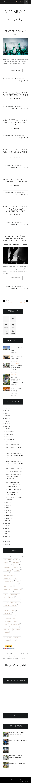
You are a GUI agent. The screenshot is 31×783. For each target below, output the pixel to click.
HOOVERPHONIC (17, 589)
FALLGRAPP (16, 570)
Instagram (13, 320)
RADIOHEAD (6, 632)
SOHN (13, 610)
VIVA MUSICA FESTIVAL (8, 581)
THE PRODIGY (7, 618)
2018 (6, 429)
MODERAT (11, 597)
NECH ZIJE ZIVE (7, 578)
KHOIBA (16, 583)
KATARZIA (16, 565)
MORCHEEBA (6, 610)
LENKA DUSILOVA (7, 583)
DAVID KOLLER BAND (8, 586)
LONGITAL (16, 567)
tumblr (6, 333)
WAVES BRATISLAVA (15, 602)
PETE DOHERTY (16, 629)
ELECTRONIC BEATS (15, 594)
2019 (6, 426)
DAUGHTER (6, 626)
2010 (6, 539)
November (9, 434)
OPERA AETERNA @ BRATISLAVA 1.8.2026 (16, 368)
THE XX (14, 640)
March (8, 513)
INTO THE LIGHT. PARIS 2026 (18, 740)
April (7, 510)
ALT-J (15, 35)
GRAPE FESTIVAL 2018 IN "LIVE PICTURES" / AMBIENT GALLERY (15, 209)
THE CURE (6, 602)
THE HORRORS (17, 637)
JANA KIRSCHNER (7, 565)
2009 (6, 542)
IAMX (18, 581)
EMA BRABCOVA (15, 244)
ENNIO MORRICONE (14, 624)
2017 (6, 521)
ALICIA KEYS (16, 621)
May (7, 508)
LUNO (15, 578)
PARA (16, 559)
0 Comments (20, 79)
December (9, 432)
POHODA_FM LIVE (7, 559)
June (7, 505)
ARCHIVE (5, 624)
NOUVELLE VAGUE (7, 600)
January (8, 518)
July (7, 502)
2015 (6, 526)
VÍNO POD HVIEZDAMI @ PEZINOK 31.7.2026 (17, 380)
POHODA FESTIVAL (16, 557)
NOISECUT (6, 573)
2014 (6, 529)
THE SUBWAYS (7, 640)
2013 (6, 531)
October (8, 437)
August (8, 442)
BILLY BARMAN (7, 567)
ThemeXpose (15, 779)
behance (13, 333)
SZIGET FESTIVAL (7, 613)
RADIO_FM (6, 557)
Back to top (23, 781)
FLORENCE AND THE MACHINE (10, 605)
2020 (6, 424)
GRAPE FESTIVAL (15, 562)
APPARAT (6, 594)
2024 (6, 413)
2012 (6, 534)
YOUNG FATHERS (7, 621)
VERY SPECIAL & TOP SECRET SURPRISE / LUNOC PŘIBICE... (13, 484)
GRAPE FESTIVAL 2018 (15, 31)
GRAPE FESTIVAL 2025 (16, 748)
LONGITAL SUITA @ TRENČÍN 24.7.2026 (16, 391)
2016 (6, 523)
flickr (13, 327)
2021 (6, 421)
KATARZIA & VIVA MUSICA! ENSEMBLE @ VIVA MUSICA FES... (14, 492)
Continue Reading (15, 70)
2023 (6, 416)
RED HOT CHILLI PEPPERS (9, 635)
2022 (6, 418)
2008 (6, 544)
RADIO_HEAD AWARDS (8, 575)
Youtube (6, 327)
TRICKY (14, 618)
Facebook (6, 320)
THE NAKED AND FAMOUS (9, 616)
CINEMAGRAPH (15, 98)
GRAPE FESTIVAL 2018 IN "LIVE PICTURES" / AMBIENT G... (13, 477)
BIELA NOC (6, 562)
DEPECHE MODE (7, 589)
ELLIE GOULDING (15, 626)
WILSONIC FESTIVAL (8, 591)
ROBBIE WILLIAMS (7, 637)
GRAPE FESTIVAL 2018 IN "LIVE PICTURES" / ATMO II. (15, 122)
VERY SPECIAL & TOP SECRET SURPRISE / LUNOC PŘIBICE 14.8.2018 (15, 239)
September (9, 439)
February (8, 515)
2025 (6, 411)
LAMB (5, 597)
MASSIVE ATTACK (13, 608)
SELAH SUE (17, 600)
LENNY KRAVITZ (7, 629)
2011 (6, 536)
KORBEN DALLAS (7, 570)
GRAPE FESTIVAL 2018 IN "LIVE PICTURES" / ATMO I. (15, 152)
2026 (6, 408)
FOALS (5, 608)
